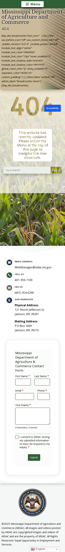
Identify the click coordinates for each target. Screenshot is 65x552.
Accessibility (52, 108)
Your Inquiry (23, 405)
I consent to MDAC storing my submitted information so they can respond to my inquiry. (35, 442)
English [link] (40, 548)
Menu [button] (35, 4)
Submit (34, 457)
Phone (42, 390)
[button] (56, 170)
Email (19, 390)
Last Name (41, 376)
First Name (22, 376)
